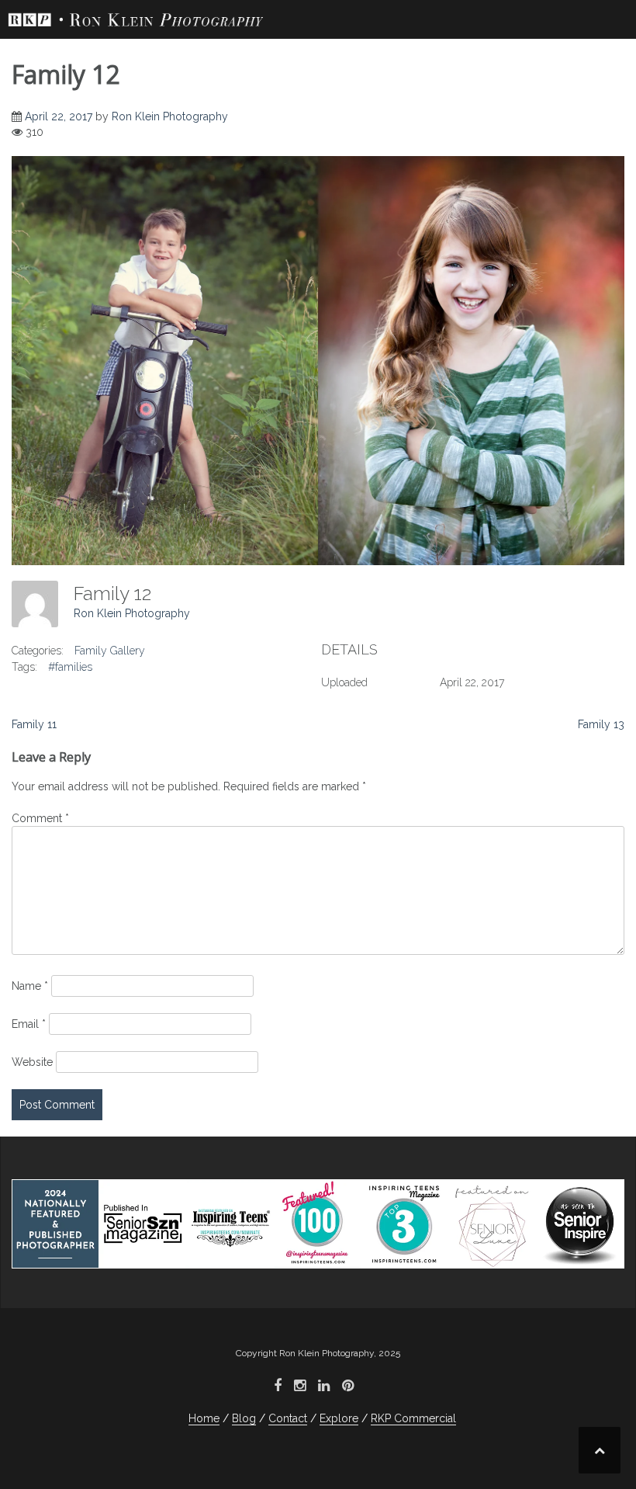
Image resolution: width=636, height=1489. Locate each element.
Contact (287, 1418)
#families (70, 667)
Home (203, 1418)
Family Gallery (109, 650)
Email (29, 1024)
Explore (339, 1418)
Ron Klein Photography (170, 116)
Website (32, 1062)
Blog (244, 1418)
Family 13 (601, 724)
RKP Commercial (413, 1418)
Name (30, 986)
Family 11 (34, 724)
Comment (40, 818)
